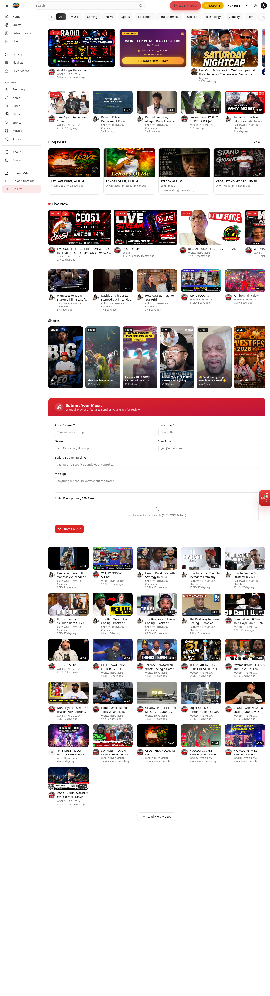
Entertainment (169, 17)
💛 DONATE (212, 5)
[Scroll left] (48, 56)
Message (61, 474)
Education (144, 17)
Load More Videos (159, 816)
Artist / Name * (65, 425)
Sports (125, 17)
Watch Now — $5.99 (155, 60)
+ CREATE (234, 5)
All (61, 17)
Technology (213, 17)
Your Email (165, 441)
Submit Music (72, 529)
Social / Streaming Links (70, 457)
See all (257, 142)
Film (250, 17)
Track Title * (166, 425)
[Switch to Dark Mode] (255, 5)
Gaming (92, 17)
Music (75, 17)
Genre (59, 441)
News (109, 17)
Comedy (234, 17)
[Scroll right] (265, 56)
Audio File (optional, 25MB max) (75, 498)
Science (192, 17)
